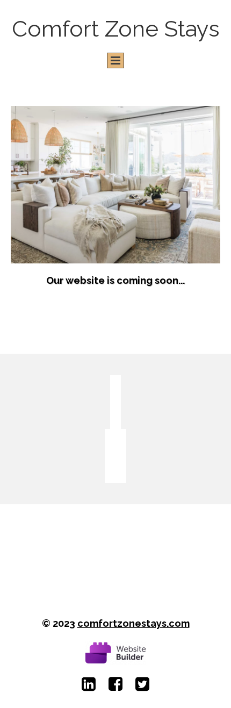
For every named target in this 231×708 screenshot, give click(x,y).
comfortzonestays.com (133, 623)
